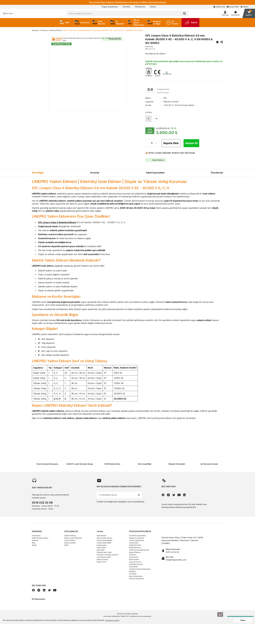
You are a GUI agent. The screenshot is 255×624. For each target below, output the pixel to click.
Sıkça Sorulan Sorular (104, 538)
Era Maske (133, 574)
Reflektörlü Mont (135, 548)
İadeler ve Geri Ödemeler (73, 538)
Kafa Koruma (133, 557)
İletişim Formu (102, 562)
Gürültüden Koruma (136, 564)
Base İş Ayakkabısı (135, 576)
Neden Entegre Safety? (40, 538)
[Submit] (138, 495)
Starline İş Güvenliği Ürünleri (139, 550)
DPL (165, 98)
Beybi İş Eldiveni (135, 552)
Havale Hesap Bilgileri (104, 540)
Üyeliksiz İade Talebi (104, 552)
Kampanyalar (101, 545)
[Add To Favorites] (217, 42)
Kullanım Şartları (70, 543)
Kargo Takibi (101, 548)
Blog (33, 543)
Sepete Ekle (171, 143)
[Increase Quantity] (156, 143)
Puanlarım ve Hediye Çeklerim (107, 555)
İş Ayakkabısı (133, 543)
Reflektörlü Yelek (135, 545)
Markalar (35, 540)
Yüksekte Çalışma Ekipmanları (140, 569)
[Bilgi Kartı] (148, 72)
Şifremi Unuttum (102, 559)
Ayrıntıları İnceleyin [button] (112, 620)
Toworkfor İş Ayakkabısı (137, 536)
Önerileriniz (217, 172)
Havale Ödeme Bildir (104, 543)
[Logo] (8, 13)
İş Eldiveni (132, 555)
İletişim (34, 545)
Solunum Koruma (135, 562)
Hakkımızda (36, 536)
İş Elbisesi (132, 571)
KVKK (66, 545)
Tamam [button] (242, 620)
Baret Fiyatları (134, 559)
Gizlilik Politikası (70, 536)
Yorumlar (94, 172)
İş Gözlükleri (133, 567)
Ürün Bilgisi (38, 172)
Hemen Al (191, 143)
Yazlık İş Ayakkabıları (136, 540)
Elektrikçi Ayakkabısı (136, 579)
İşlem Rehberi (101, 536)
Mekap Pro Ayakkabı (136, 538)
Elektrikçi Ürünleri (170, 101)
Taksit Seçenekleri (155, 172)
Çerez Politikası (69, 540)
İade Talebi (100, 550)
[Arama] (184, 13)
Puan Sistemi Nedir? (104, 557)
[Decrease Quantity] (147, 143)
